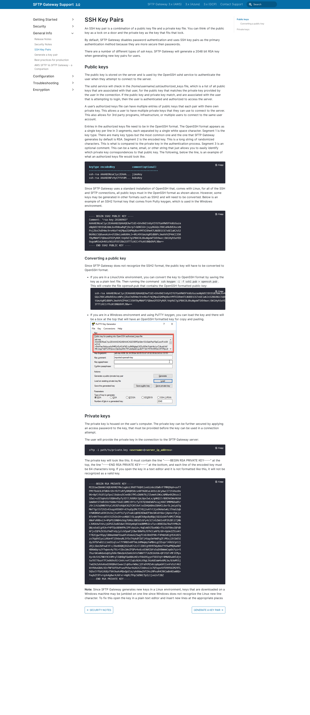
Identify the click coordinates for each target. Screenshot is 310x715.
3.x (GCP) (210, 4)
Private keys (243, 29)
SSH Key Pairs (42, 49)
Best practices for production (51, 59)
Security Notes (43, 44)
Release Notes (42, 39)
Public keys (243, 19)
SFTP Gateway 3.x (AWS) (165, 4)
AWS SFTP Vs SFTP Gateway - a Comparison (53, 67)
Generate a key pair (46, 54)
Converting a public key (252, 23)
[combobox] (261, 4)
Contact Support (231, 4)
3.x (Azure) (192, 4)
